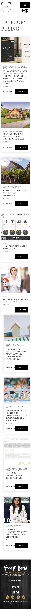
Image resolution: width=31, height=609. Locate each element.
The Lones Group (21, 603)
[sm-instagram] (7, 597)
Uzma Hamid (8, 91)
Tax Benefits (16, 187)
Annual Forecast (11, 468)
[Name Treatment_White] (15, 568)
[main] (15, 287)
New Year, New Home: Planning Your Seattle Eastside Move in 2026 (14, 136)
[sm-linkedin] (12, 597)
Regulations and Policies (19, 67)
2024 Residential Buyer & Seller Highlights (15, 247)
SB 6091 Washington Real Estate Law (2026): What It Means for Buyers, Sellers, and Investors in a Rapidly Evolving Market (15, 77)
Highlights (10, 131)
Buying (5, 66)
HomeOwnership (12, 186)
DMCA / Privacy (23, 601)
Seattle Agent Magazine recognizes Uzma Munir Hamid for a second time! (17, 533)
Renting (5, 187)
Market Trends (7, 67)
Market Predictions (20, 469)
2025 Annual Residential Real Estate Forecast (14, 475)
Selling (5, 68)
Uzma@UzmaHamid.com (19, 578)
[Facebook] (18, 597)
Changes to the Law (13, 66)
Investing (22, 66)
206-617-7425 (9, 578)
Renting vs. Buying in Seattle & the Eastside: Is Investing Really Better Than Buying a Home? (16, 415)
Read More (21, 91)
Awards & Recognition (12, 525)
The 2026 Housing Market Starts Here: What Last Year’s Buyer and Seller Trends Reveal (16, 354)
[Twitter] (23, 597)
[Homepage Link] (6, 6)
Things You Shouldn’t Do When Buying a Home (15, 300)
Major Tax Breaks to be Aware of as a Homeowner (14, 193)
